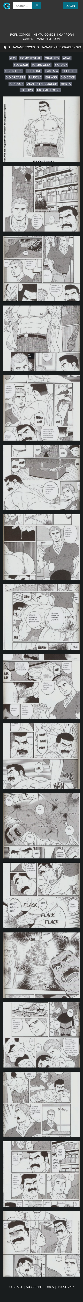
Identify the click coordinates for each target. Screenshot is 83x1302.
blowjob (21, 64)
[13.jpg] (41, 965)
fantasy (52, 71)
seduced (69, 71)
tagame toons (48, 90)
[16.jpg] (41, 1174)
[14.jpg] (41, 1035)
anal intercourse (42, 83)
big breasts (15, 77)
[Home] (4, 47)
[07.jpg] (41, 547)
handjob (16, 83)
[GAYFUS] (6, 5)
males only (41, 64)
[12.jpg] (41, 895)
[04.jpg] (41, 338)
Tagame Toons (24, 47)
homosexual (30, 58)
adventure (13, 71)
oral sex (52, 58)
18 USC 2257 (65, 1287)
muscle (35, 77)
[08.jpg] (41, 617)
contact (15, 1287)
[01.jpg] (41, 129)
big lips (26, 90)
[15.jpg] (41, 1104)
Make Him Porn (48, 38)
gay (13, 58)
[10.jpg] (41, 756)
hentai (66, 83)
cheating (34, 71)
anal (67, 58)
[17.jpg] (41, 1244)
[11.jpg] (41, 826)
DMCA (50, 1287)
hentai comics (45, 34)
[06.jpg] (41, 477)
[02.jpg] (41, 199)
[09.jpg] (41, 686)
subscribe (34, 1287)
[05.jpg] (41, 408)
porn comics (20, 34)
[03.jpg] (41, 268)
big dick (60, 64)
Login (70, 5)
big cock (68, 77)
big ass (51, 77)
